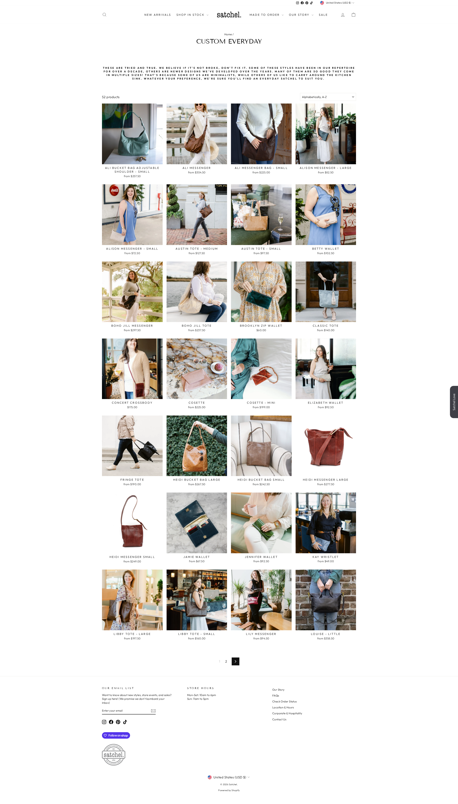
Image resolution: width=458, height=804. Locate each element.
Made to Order (265, 14)
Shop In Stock (191, 14)
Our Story (300, 14)
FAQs (275, 695)
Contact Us (279, 719)
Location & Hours (283, 707)
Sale (323, 14)
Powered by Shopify (229, 790)
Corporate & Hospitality (287, 713)
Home (228, 34)
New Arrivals (157, 14)
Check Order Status (284, 701)
